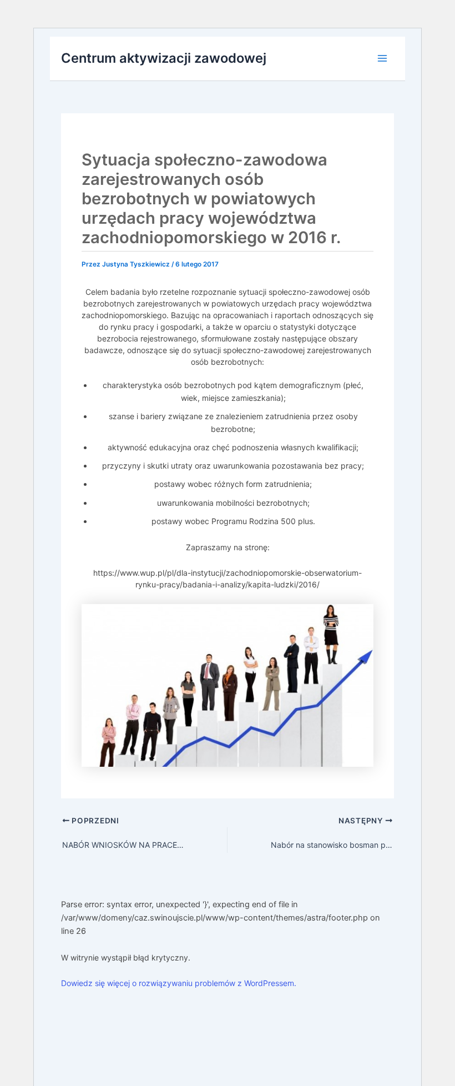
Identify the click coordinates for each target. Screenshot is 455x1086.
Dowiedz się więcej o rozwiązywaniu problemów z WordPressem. (178, 983)
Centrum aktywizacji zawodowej (163, 58)
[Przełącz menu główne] (382, 58)
